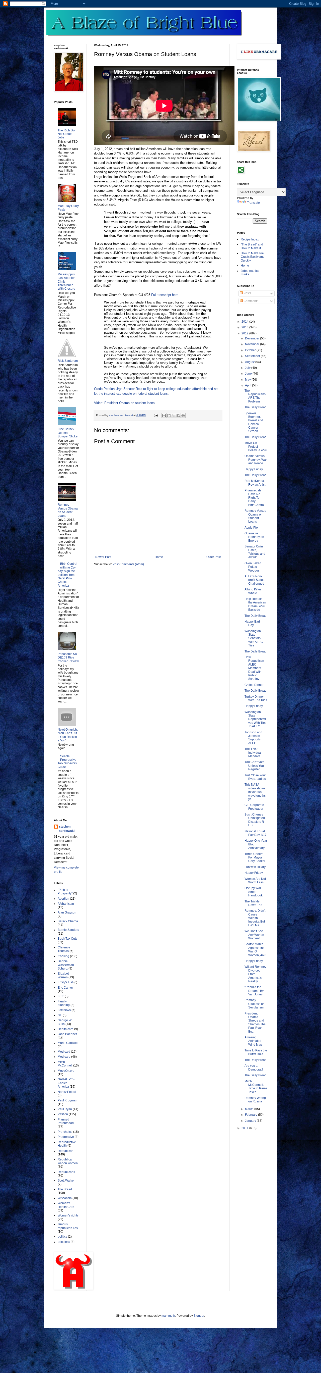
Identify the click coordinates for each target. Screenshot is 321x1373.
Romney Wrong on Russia (255, 1099)
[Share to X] (173, 415)
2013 (245, 327)
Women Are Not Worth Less (255, 880)
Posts (247, 293)
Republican (65, 1151)
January (251, 1121)
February (251, 1114)
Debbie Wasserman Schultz (66, 964)
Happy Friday (254, 469)
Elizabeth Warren (64, 975)
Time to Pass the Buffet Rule (256, 1052)
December (252, 338)
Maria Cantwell (68, 1043)
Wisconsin (65, 1198)
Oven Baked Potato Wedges (253, 567)
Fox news (64, 1010)
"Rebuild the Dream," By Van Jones (254, 990)
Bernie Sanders (68, 930)
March (249, 1109)
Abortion (63, 898)
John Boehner (67, 1034)
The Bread (65, 1189)
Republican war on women (68, 1161)
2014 (245, 321)
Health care (65, 1029)
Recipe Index (250, 239)
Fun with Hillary (255, 867)
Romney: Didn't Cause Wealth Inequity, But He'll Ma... (255, 918)
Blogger (199, 1315)
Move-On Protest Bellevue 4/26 (256, 446)
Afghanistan (66, 903)
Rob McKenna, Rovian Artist (255, 482)
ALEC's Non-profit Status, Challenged (255, 580)
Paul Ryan (65, 1109)
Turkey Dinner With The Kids (256, 698)
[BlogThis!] (168, 415)
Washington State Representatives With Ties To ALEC (255, 719)
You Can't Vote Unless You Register (254, 765)
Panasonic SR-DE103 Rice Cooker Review (68, 657)
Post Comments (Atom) (128, 564)
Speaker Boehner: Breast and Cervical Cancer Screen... (254, 422)
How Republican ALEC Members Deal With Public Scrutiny (254, 668)
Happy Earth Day (253, 623)
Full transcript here (164, 295)
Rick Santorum (68, 361)
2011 (245, 1128)
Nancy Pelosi (67, 1092)
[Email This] (164, 415)
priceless (64, 1242)
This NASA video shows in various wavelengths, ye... (255, 792)
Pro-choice (65, 1132)
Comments (250, 301)
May (248, 379)
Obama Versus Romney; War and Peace (256, 459)
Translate (253, 203)
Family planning (64, 1003)
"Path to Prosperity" (65, 891)
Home (159, 557)
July (248, 368)
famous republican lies (68, 1226)
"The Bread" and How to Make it (252, 246)
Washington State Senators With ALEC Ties (254, 638)
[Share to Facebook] (178, 415)
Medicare (64, 1056)
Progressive (66, 1137)
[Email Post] (155, 415)
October (251, 350)
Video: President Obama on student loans (124, 403)
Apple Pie (251, 527)
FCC (61, 996)
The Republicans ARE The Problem (255, 396)
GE (60, 1015)
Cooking (63, 956)
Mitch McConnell (65, 1063)
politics (62, 1236)
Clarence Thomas (64, 949)
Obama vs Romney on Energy (254, 537)
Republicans (66, 1172)
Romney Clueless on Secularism (255, 1003)
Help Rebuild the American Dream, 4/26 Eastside (255, 604)
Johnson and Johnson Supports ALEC (253, 738)
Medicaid (64, 1051)
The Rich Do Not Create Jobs (66, 134)
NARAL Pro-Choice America (66, 1083)
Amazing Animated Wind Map (253, 1041)
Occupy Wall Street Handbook (254, 891)
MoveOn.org (66, 1071)
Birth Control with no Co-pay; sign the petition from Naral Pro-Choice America (67, 574)
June (249, 373)
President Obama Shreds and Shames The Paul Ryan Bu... (255, 1022)
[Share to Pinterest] (183, 415)
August (250, 362)
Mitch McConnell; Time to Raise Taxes (256, 1087)
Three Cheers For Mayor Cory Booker (255, 857)
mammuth (168, 1315)
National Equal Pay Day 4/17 (256, 833)
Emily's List (65, 982)
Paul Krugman (67, 1100)
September (253, 356)
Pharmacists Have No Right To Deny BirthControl (255, 498)
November (252, 344)
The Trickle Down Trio (253, 903)
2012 (245, 333)
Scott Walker (66, 1180)
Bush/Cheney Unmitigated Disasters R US (255, 820)
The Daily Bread (256, 407)
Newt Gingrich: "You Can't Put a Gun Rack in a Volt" (68, 735)
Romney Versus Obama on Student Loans (68, 510)
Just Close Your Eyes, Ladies (255, 777)
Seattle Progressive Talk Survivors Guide (67, 761)
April (248, 385)
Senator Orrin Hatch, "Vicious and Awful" (255, 552)
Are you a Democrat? (254, 1067)
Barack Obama (68, 921)
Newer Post (103, 557)
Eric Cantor (65, 987)
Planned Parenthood (66, 1121)
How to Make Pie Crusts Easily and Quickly (253, 256)
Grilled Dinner (254, 685)
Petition (63, 1114)
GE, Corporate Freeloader (254, 806)
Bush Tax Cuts (67, 938)
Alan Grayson (67, 912)
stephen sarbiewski (66, 829)
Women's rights (68, 1215)
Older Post (213, 557)
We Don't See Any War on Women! (254, 934)
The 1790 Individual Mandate (253, 752)
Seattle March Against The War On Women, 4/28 (255, 949)
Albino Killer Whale (253, 591)
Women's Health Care (66, 1204)
